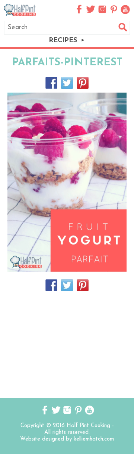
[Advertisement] (67, 344)
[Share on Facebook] (51, 83)
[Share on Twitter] (67, 83)
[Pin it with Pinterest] (83, 83)
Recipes (63, 40)
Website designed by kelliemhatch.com (67, 439)
